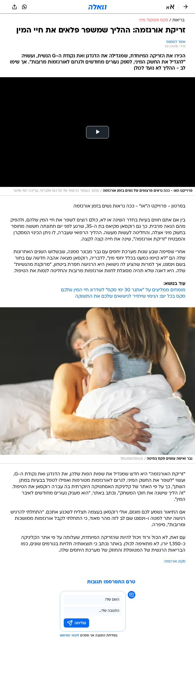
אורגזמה (170, 561)
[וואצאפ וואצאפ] (24, 6)
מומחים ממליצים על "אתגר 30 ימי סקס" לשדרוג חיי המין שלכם (123, 290)
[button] (170, 7)
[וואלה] (97, 6)
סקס (181, 561)
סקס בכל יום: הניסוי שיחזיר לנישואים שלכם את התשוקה (130, 296)
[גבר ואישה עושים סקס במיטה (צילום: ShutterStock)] (97, 385)
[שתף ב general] (14, 7)
